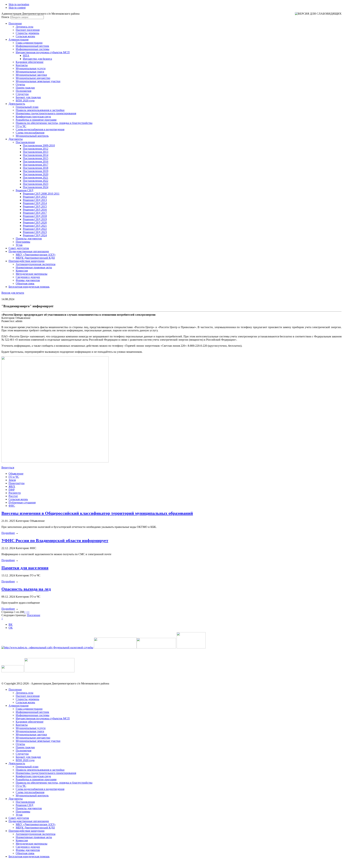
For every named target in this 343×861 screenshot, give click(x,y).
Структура (22, 94)
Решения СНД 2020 (35, 222)
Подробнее (8, 532)
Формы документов (28, 280)
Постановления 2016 (35, 161)
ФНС (12, 505)
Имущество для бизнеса (37, 58)
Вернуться (7, 467)
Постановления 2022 (35, 180)
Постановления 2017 (35, 164)
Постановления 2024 (35, 187)
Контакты (22, 65)
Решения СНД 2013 (35, 200)
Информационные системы (32, 49)
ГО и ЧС (21, 126)
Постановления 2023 (35, 183)
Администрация (18, 39)
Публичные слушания (22, 502)
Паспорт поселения (27, 29)
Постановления (25, 142)
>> (27, 611)
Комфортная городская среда (33, 116)
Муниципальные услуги (31, 68)
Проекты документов (29, 238)
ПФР (12, 489)
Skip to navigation (19, 4)
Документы (16, 139)
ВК (11, 624)
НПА (26, 55)
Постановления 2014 (35, 155)
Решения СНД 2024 (35, 235)
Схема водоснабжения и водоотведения (40, 129)
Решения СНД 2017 (35, 212)
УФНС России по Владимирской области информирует (54, 540)
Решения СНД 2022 (35, 228)
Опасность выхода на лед (26, 589)
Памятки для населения (24, 567)
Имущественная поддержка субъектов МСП (43, 52)
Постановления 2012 (35, 148)
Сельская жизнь (25, 36)
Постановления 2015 (35, 158)
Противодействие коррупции (26, 261)
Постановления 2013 (35, 151)
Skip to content (17, 7)
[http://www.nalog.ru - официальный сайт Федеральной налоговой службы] (47, 647)
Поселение (15, 23)
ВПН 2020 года (25, 100)
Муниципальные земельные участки (38, 81)
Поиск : (6, 17)
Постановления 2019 (35, 171)
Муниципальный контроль (32, 135)
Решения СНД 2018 (35, 216)
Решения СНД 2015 (35, 206)
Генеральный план (27, 106)
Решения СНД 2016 (35, 209)
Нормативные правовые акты (34, 267)
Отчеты (20, 84)
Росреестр (15, 492)
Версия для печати (12, 292)
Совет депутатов (19, 248)
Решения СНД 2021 (35, 225)
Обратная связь (25, 283)
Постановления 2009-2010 (39, 145)
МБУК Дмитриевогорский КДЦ (35, 257)
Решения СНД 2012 (35, 196)
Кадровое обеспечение (29, 61)
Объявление (16, 473)
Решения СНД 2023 (35, 232)
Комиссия (22, 270)
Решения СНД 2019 (35, 219)
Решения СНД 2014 (35, 203)
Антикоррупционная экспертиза (35, 264)
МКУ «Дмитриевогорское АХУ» (36, 254)
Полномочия (23, 90)
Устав (19, 244)
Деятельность (17, 103)
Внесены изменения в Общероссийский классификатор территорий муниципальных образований (97, 513)
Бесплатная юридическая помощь (29, 286)
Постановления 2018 (35, 167)
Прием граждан (25, 87)
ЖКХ (12, 486)
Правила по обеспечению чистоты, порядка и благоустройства (54, 122)
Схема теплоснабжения (30, 132)
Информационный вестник (32, 45)
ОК (11, 627)
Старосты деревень (27, 33)
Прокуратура (16, 483)
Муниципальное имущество (33, 78)
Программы (23, 241)
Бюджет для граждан (28, 97)
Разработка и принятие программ (36, 119)
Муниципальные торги (30, 71)
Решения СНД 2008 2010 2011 (41, 193)
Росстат (13, 496)
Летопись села (24, 26)
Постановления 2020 (35, 174)
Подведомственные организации (29, 251)
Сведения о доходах (28, 277)
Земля (12, 480)
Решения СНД (24, 190)
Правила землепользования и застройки (40, 110)
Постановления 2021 (35, 177)
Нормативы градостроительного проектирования (46, 113)
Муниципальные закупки (31, 74)
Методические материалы (31, 273)
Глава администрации (29, 42)
